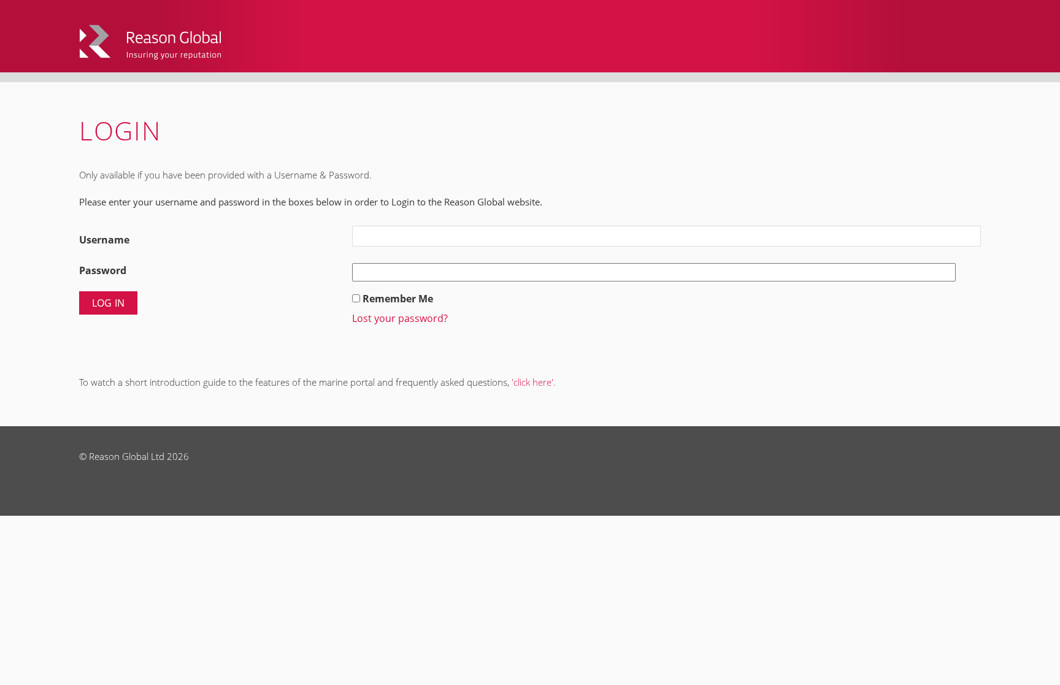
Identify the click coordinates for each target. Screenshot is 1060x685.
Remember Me (398, 298)
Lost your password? (400, 318)
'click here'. (534, 382)
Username (104, 240)
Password (102, 270)
